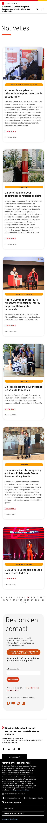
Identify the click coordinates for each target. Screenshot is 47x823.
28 (22, 603)
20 (17, 600)
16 (4, 600)
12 (34, 597)
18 (10, 600)
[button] (10, 819)
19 (14, 600)
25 (36, 600)
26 (39, 600)
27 (43, 600)
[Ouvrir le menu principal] (42, 9)
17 (7, 600)
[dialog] (23, 791)
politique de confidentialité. (20, 790)
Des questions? (14, 757)
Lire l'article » (10, 131)
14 (41, 597)
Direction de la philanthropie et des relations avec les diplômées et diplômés (16, 8)
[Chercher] (37, 9)
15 (44, 597)
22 (25, 600)
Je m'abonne (13, 679)
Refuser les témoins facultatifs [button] (14, 813)
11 (31, 597)
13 (37, 597)
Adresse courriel (13, 669)
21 (21, 600)
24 (32, 600)
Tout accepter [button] (8, 808)
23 (28, 600)
